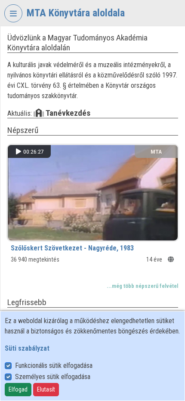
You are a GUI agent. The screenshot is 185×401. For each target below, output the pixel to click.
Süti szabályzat (27, 348)
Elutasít (46, 389)
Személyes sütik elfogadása (52, 377)
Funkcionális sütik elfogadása (53, 365)
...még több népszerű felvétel (142, 286)
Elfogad (18, 389)
